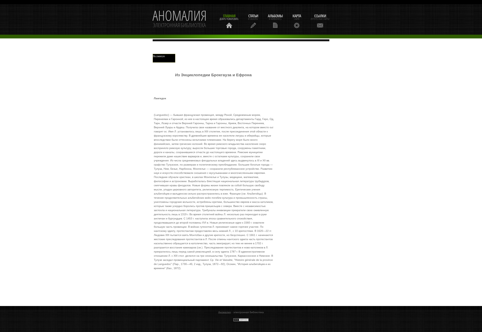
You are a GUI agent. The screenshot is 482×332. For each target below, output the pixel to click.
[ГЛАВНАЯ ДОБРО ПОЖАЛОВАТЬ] (229, 20)
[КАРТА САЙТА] (296, 20)
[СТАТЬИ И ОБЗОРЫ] (253, 20)
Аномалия (224, 312)
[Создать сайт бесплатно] (241, 320)
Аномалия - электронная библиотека (180, 19)
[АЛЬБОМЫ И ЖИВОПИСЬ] (275, 20)
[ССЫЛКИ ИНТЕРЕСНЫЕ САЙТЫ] (320, 20)
